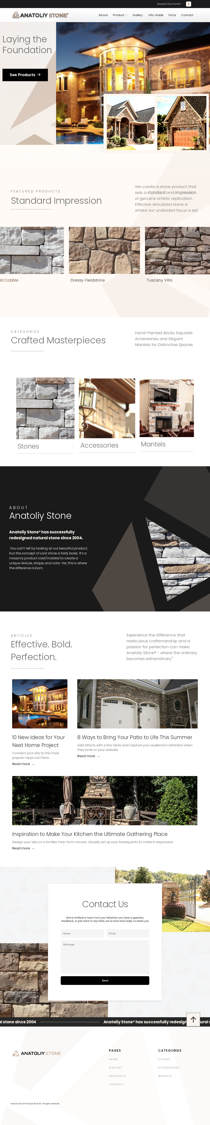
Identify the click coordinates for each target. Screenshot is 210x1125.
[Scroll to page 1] (103, 140)
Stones (164, 1059)
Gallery (138, 15)
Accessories (169, 1068)
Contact (187, 15)
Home (113, 1059)
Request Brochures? (171, 4)
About (103, 15)
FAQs (172, 15)
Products (117, 1076)
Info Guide (156, 15)
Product (119, 15)
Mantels (165, 1076)
